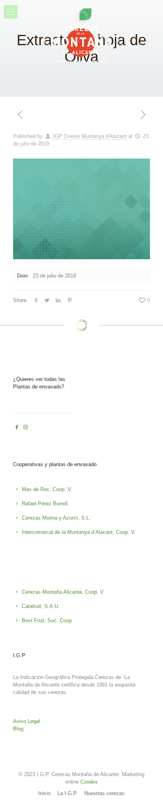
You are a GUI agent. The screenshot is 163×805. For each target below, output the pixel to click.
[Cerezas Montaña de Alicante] (81, 37)
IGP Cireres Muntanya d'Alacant (90, 136)
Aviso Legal (26, 721)
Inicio (44, 793)
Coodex (89, 782)
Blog (18, 729)
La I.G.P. (67, 793)
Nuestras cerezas (104, 793)
